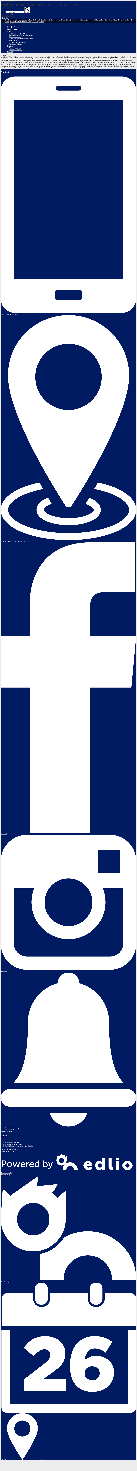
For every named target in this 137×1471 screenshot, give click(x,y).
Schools (5, 18)
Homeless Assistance (15, 50)
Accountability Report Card (17, 33)
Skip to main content (7, 1)
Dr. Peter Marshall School (57, 20)
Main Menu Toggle (7, 23)
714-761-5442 (5, 314)
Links (4, 1135)
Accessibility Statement (12, 1142)
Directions (41, 1459)
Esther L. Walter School (73, 20)
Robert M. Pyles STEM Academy (20, 22)
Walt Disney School (37, 22)
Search (3, 12)
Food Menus (13, 40)
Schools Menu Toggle (8, 16)
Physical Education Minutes (17, 42)
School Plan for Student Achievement (21, 39)
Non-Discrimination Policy (13, 1144)
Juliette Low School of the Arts (91, 20)
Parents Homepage (15, 48)
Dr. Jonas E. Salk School (41, 20)
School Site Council (15, 37)
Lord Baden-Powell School (110, 20)
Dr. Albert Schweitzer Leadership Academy (18, 20)
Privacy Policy (5, 1175)
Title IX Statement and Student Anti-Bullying (19, 1146)
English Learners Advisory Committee (21, 35)
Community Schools (15, 44)
